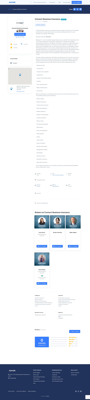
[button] (31, 2)
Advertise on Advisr (56, 376)
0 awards (15, 47)
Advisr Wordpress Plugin (57, 381)
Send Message (21, 34)
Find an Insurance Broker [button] (39, 2)
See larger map (20, 91)
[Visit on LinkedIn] (81, 391)
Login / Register (77, 2)
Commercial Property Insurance (43, 304)
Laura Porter (42, 232)
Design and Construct (40, 315)
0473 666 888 (12, 378)
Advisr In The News (75, 372)
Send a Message (42, 246)
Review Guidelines (32, 391)
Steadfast (60, 318)
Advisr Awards (36, 379)
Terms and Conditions (21, 391)
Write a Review (41, 25)
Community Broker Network (65, 315)
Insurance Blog (66, 2)
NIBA (59, 316)
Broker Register (36, 372)
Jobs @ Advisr (74, 374)
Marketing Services (57, 370)
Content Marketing (56, 372)
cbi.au (69, 175)
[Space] (12, 370)
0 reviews (15, 44)
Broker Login (36, 374)
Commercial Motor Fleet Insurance (43, 302)
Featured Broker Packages (39, 376)
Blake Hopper (73, 232)
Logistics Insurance (63, 304)
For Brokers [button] (52, 2)
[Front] (12, 2)
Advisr (47, 396)
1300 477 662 (20, 37)
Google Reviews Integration (39, 381)
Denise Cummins (57, 232)
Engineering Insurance (63, 301)
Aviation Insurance (39, 298)
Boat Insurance (38, 299)
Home (9, 9)
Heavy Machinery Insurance (65, 302)
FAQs (59, 2)
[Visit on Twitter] (78, 391)
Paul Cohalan (42, 269)
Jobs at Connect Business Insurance (60, 175)
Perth (38, 175)
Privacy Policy (11, 391)
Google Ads (54, 374)
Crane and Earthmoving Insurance (66, 299)
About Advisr (74, 370)
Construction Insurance (64, 298)
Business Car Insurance (40, 301)
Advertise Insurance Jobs (57, 379)
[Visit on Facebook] (76, 391)
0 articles (26, 44)
